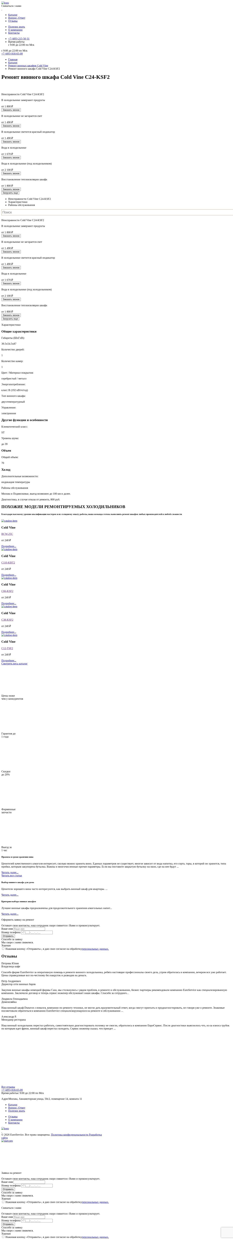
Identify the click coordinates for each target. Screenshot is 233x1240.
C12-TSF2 (7, 648)
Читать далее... (9, 872)
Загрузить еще (10, 193)
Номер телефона (10, 932)
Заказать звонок (11, 110)
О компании (15, 29)
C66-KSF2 (7, 591)
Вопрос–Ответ (16, 17)
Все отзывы (8, 1086)
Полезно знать (16, 26)
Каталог (13, 14)
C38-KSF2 (7, 619)
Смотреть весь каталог (14, 663)
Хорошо (6, 945)
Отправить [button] (8, 936)
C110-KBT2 (8, 562)
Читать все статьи (11, 875)
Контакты (14, 32)
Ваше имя (7, 928)
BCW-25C (7, 533)
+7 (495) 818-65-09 (12, 1089)
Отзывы (13, 20)
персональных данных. (95, 948)
